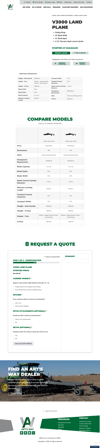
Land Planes (64, 59)
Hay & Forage (37, 7)
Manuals (61, 425)
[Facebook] (21, 432)
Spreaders (56, 7)
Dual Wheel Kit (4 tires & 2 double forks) (28, 290)
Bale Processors (86, 7)
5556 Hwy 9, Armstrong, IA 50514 (50, 438)
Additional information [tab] (28, 73)
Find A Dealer (83, 426)
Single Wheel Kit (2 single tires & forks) (27, 287)
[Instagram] (33, 432)
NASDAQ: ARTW (84, 430)
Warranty (61, 427)
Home (54, 15)
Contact (89, 2)
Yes (16, 335)
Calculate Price (23, 344)
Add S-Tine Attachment (23, 319)
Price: (26, 270)
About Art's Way (79, 2)
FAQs (59, 429)
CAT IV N (18, 303)
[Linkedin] (25, 432)
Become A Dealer (85, 428)
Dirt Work (26, 7)
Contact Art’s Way (85, 421)
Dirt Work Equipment (65, 15)
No (16, 322)
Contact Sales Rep (85, 423)
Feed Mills (47, 7)
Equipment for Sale (64, 422)
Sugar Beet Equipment (70, 7)
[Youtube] (29, 432)
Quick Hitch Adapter (22, 306)
